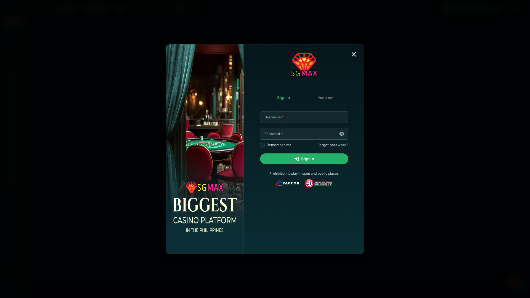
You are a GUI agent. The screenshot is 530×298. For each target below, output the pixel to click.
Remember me (279, 145)
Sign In (283, 97)
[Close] (353, 54)
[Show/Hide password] (341, 134)
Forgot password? (332, 145)
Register (325, 97)
